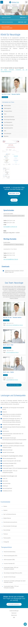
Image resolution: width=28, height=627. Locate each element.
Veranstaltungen (7, 133)
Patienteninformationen (9, 116)
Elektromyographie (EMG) (9, 559)
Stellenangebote (7, 108)
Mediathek (6, 136)
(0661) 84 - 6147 (22, 22)
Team (5, 114)
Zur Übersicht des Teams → (14, 385)
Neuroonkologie (6, 530)
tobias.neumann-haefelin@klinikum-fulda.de (14, 325)
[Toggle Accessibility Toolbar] (25, 624)
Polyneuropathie (7, 538)
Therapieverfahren (8, 111)
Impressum (14, 613)
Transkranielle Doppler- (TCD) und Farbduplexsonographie (11, 587)
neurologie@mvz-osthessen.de (10, 226)
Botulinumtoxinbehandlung (9, 551)
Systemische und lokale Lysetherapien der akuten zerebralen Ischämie (15, 581)
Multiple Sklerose (7, 518)
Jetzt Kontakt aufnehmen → (14, 604)
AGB (14, 617)
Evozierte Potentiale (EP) (9, 563)
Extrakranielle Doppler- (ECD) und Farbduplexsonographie (11, 568)
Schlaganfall (6, 542)
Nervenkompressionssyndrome (10, 522)
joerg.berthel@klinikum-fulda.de (12, 379)
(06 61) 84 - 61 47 (14, 193)
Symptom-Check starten (7, 27)
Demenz (5, 506)
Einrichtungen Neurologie (9, 119)
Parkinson (5, 534)
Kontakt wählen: (6, 242)
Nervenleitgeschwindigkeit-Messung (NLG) (13, 573)
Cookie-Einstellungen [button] (14, 610)
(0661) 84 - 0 (23, 17)
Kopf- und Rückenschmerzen (9, 514)
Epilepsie (5, 510)
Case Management (8, 122)
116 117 (14, 200)
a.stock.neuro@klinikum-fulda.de (12, 352)
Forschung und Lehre (8, 125)
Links (5, 130)
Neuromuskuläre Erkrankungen (10, 526)
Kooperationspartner (8, 128)
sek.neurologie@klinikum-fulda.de (10, 259)
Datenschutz (14, 615)
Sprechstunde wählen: (8, 213)
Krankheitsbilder (7, 105)
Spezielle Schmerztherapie (9, 577)
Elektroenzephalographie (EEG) (10, 555)
